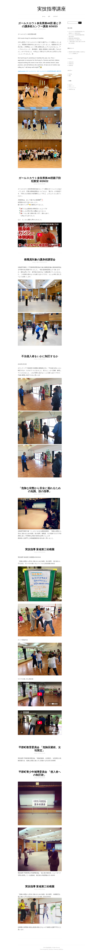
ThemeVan (50, 949)
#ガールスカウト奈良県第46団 (46, 71)
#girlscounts (21, 71)
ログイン (70, 84)
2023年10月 (71, 62)
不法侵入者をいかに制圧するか (39, 356)
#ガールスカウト (31, 71)
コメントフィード (72, 87)
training (35, 29)
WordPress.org (72, 89)
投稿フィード (71, 85)
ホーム (43, 16)
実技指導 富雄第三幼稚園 (39, 549)
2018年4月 (71, 65)
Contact (55, 16)
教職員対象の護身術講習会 (39, 259)
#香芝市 (58, 71)
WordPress (61, 949)
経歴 (49, 16)
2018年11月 (71, 63)
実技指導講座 (51, 8)
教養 (38, 262)
